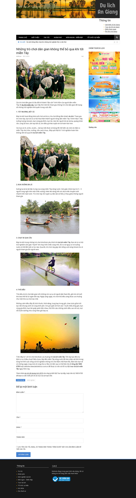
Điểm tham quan (110, 29)
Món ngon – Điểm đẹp (74, 37)
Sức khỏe (21, 488)
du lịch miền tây (28, 105)
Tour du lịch (22, 483)
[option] (72, 42)
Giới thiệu (35, 37)
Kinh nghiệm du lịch (24, 477)
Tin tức (47, 37)
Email (19, 427)
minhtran (18, 56)
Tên (18, 417)
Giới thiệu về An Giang (112, 25)
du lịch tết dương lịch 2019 (33, 373)
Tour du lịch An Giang (112, 27)
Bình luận (20, 392)
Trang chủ (22, 37)
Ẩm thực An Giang (111, 31)
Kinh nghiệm (31, 380)
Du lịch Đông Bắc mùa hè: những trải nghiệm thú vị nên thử (46, 42)
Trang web (20, 437)
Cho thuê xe (22, 491)
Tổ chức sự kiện (93, 37)
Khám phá (58, 37)
